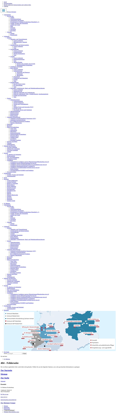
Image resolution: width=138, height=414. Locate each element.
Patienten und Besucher (10, 146)
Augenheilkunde (14, 49)
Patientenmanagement (18, 59)
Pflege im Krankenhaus (13, 127)
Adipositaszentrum (15, 99)
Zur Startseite (6, 370)
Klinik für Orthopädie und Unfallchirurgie (24, 92)
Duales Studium (14, 169)
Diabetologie (16, 76)
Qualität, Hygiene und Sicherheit (15, 174)
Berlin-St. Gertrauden (12, 183)
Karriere (6, 153)
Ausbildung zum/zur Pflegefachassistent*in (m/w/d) (23, 163)
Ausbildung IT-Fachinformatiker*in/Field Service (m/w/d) (24, 167)
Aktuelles (9, 32)
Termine (12, 33)
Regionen (6, 179)
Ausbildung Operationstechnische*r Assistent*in (22, 166)
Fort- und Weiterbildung (13, 157)
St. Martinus (7, 203)
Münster (9, 193)
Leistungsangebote (18, 101)
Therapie (9, 143)
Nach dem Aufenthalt (12, 150)
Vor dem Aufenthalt (12, 147)
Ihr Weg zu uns (17, 108)
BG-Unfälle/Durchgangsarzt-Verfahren (20, 121)
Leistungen (6, 36)
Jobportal (3, 381)
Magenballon (20, 75)
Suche (5, 177)
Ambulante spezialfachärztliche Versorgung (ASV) (23, 118)
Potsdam (9, 196)
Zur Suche (5, 378)
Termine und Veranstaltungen (20, 104)
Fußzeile (6, 6)
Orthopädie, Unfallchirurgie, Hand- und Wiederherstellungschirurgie (27, 88)
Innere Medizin (14, 68)
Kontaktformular (17, 52)
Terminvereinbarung (18, 102)
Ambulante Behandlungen (13, 117)
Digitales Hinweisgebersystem (11, 412)
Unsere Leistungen (18, 40)
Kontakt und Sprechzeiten (20, 95)
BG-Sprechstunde (17, 85)
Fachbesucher (7, 173)
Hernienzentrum (14, 114)
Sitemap (4, 374)
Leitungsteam (13, 130)
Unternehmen (7, 14)
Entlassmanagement (15, 133)
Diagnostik (10, 124)
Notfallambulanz (14, 82)
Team (14, 43)
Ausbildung (10, 160)
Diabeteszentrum (14, 112)
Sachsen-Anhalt (11, 200)
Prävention (13, 30)
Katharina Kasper (11, 187)
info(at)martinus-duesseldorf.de (8, 399)
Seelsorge (12, 27)
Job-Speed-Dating (11, 172)
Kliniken (9, 37)
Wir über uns (10, 16)
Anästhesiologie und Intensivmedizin (19, 45)
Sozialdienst (13, 138)
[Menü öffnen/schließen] (4, 10)
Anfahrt (12, 17)
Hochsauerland (11, 189)
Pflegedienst (13, 131)
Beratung (9, 125)
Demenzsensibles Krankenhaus (24, 65)
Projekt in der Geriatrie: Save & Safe (26, 63)
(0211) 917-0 (4, 397)
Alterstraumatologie (15, 111)
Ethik (11, 26)
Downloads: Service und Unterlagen (22, 110)
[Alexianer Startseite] (11, 11)
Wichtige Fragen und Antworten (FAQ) (23, 107)
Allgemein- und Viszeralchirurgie (18, 39)
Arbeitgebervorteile (12, 159)
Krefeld (9, 192)
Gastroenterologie (17, 71)
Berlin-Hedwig (11, 185)
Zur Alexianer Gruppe (8, 403)
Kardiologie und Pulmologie (20, 78)
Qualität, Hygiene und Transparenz (19, 23)
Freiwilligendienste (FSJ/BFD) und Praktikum (21, 170)
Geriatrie (12, 56)
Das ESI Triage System (19, 84)
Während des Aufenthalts (13, 148)
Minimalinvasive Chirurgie (20, 42)
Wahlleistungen (11, 144)
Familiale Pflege (14, 137)
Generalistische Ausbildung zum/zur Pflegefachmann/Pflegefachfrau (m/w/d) (29, 161)
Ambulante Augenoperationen (17, 120)
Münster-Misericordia (12, 195)
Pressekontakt (13, 35)
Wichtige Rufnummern (19, 53)
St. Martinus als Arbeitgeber (14, 154)
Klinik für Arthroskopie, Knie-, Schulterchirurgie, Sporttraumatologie (30, 94)
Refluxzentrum (14, 115)
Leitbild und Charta (15, 24)
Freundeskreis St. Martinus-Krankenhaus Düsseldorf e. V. (24, 22)
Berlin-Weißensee (11, 186)
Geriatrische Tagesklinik (16, 66)
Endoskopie (20, 74)
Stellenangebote (11, 156)
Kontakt (15, 79)
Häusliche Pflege (14, 136)
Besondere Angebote (15, 140)
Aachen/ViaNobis (11, 182)
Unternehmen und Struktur (17, 20)
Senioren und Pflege (12, 141)
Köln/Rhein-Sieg (11, 190)
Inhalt (5, 2)
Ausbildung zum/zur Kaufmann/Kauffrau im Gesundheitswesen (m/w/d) (28, 164)
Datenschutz (7, 409)
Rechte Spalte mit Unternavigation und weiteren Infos (17, 5)
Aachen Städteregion (12, 180)
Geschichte (13, 29)
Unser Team (13, 128)
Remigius (9, 198)
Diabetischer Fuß (17, 91)
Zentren (9, 98)
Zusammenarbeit (11, 176)
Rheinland (9, 199)
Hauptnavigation (8, 3)
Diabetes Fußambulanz (16, 123)
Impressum (6, 407)
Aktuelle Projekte (17, 62)
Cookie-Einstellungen (9, 410)
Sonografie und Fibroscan (23, 72)
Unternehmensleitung (15, 19)
